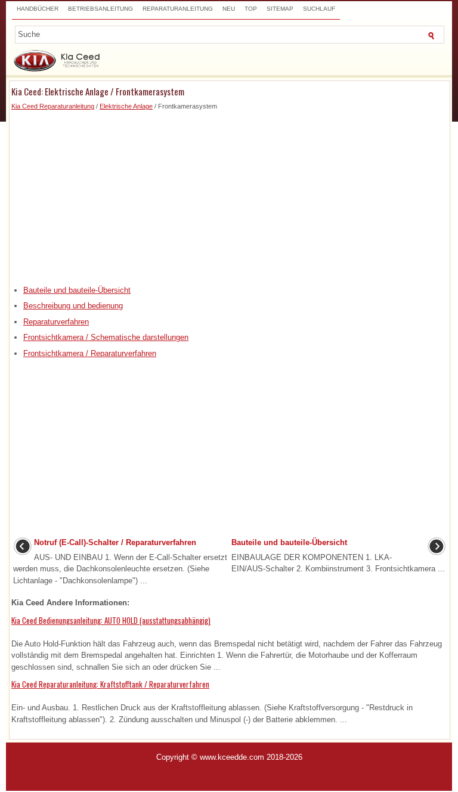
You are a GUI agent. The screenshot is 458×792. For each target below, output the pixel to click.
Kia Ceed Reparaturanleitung (52, 106)
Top (251, 8)
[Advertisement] (229, 195)
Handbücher (37, 8)
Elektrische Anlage (126, 106)
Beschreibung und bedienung (73, 305)
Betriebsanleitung (100, 8)
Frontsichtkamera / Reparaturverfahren (89, 353)
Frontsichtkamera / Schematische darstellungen (105, 337)
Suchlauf (319, 8)
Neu (228, 8)
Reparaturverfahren (56, 321)
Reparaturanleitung (178, 8)
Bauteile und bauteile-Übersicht (77, 290)
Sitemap (280, 8)
